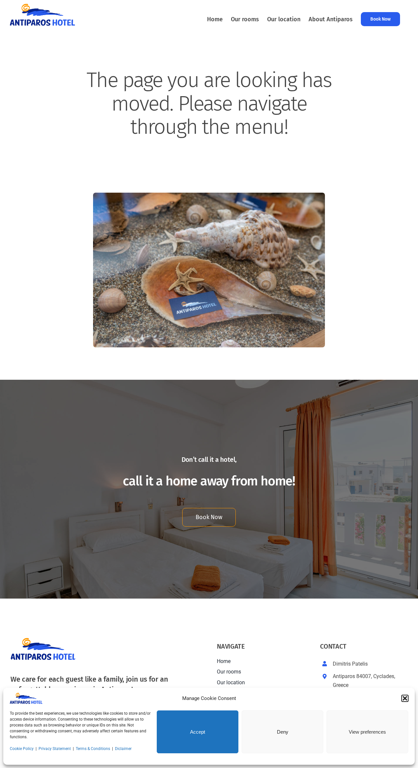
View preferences (367, 732)
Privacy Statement (55, 748)
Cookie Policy (22, 748)
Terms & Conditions (93, 748)
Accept (197, 732)
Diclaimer (123, 748)
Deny (282, 732)
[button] (405, 698)
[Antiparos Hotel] (209, 195)
